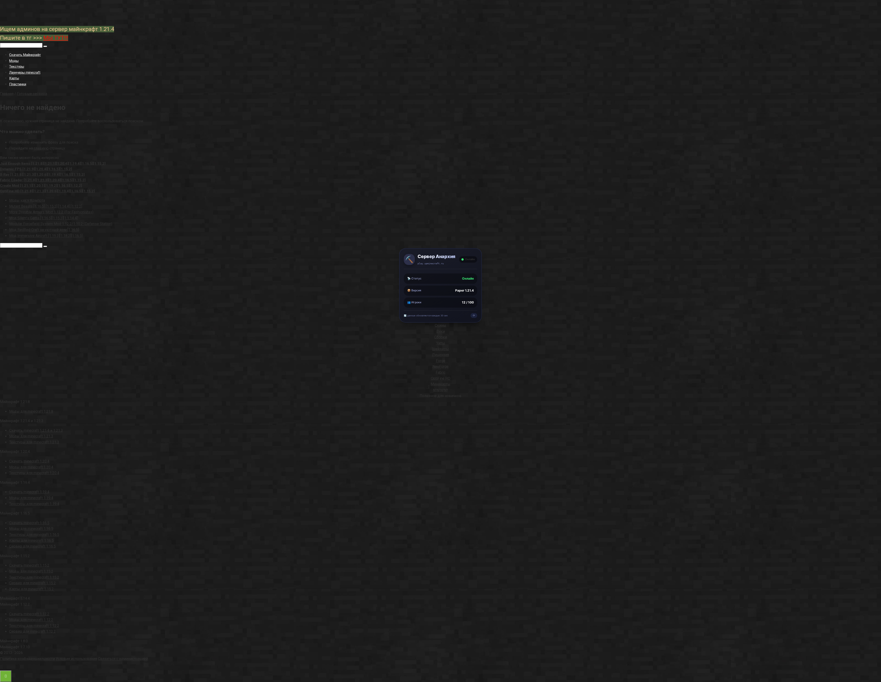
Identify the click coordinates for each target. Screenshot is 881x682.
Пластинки (17, 84)
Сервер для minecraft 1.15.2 (32, 583)
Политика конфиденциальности (27, 659)
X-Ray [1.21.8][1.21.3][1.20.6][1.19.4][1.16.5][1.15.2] (42, 175)
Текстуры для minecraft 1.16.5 (34, 534)
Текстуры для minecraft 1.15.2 (34, 577)
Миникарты (440, 384)
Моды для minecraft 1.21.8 (31, 411)
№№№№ (440, 390)
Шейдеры (440, 349)
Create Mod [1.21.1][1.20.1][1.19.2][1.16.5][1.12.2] (41, 186)
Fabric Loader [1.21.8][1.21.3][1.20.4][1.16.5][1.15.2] (43, 180)
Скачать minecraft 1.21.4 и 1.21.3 (36, 430)
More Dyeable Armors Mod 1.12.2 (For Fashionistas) (51, 212)
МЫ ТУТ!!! (55, 38)
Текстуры (16, 66)
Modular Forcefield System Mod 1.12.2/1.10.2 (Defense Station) (60, 224)
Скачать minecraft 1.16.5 (29, 523)
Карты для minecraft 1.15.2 (31, 589)
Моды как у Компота (27, 200)
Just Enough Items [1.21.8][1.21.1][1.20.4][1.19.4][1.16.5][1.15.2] (53, 163)
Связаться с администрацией (123, 659)
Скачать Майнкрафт (25, 55)
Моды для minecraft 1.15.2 (31, 571)
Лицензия (440, 355)
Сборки (440, 337)
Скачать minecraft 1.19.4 (29, 492)
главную (41, 148)
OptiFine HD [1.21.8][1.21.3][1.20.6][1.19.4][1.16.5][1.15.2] (47, 191)
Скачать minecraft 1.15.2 (29, 565)
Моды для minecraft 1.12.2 (31, 620)
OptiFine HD (440, 378)
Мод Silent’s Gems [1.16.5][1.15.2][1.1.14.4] (43, 218)
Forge (440, 361)
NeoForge (440, 366)
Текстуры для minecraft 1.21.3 (34, 442)
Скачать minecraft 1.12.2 (29, 614)
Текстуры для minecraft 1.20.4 (34, 473)
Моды (14, 61)
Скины (440, 325)
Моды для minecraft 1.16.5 (31, 528)
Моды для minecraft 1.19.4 (31, 498)
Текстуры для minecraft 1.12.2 (34, 626)
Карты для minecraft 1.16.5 (31, 540)
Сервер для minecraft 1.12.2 (32, 631)
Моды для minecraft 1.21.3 (31, 436)
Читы (440, 343)
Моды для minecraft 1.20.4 (31, 467)
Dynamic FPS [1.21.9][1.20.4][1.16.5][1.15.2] (36, 169)
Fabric (441, 372)
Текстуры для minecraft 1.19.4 (34, 504)
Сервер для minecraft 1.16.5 (32, 546)
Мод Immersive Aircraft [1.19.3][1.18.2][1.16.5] (46, 236)
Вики (440, 331)
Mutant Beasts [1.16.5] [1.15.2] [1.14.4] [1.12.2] (45, 206)
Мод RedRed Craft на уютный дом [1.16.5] (44, 230)
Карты (14, 78)
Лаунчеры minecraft (24, 72)
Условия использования (76, 659)
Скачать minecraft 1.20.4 (29, 461)
